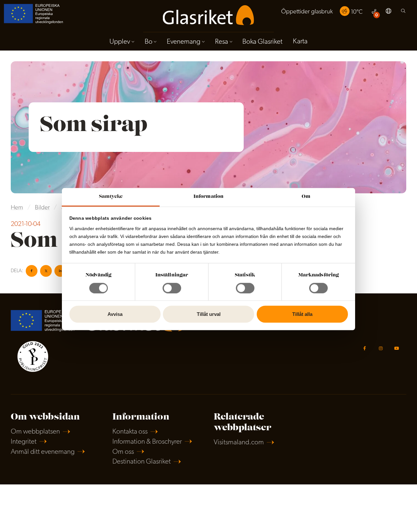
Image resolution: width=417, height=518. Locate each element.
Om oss (123, 452)
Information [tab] (208, 196)
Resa (221, 41)
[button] (388, 12)
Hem (17, 208)
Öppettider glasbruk (307, 12)
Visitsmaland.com (239, 442)
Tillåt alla (302, 314)
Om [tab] (306, 196)
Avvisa (115, 314)
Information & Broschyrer (147, 441)
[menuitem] (307, 12)
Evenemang (183, 41)
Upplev (119, 41)
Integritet (23, 441)
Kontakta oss (130, 431)
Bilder (42, 208)
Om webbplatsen (35, 431)
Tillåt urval (209, 314)
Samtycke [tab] (111, 196)
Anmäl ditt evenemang (43, 452)
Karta (300, 41)
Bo (148, 41)
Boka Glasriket (262, 41)
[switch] (172, 288)
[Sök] (403, 13)
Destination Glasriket (141, 461)
